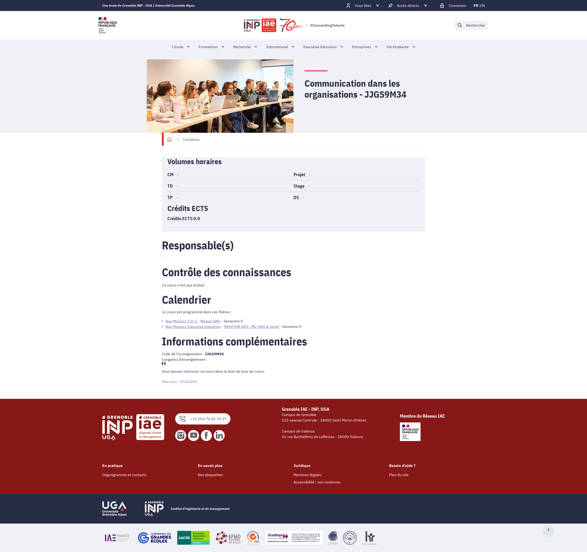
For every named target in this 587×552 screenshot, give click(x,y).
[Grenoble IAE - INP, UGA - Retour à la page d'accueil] (274, 25)
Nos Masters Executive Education (193, 326)
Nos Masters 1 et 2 (181, 321)
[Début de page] (550, 531)
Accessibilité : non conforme (317, 482)
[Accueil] (169, 139)
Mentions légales (307, 474)
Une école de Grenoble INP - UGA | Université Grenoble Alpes (148, 5)
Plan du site (399, 474)
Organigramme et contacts (124, 474)
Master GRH (210, 321)
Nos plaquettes (210, 474)
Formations (191, 139)
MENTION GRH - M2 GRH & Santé (251, 326)
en (482, 5)
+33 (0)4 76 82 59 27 (208, 418)
